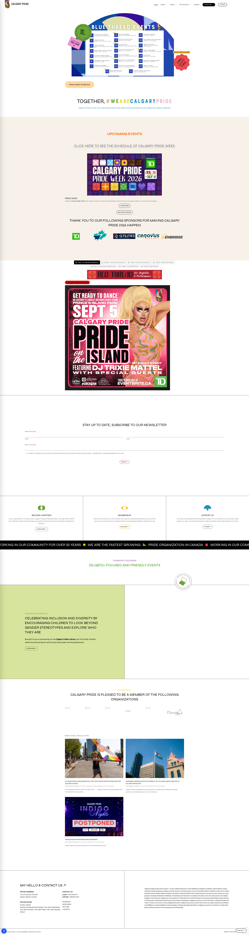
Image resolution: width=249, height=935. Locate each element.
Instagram (66, 904)
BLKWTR (38, 932)
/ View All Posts (82, 735)
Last (128, 439)
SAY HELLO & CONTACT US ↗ (43, 885)
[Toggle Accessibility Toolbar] (4, 931)
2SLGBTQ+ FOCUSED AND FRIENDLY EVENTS (124, 565)
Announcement (87, 786)
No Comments (109, 786)
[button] (79, 84)
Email (30, 445)
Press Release (98, 786)
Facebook (66, 902)
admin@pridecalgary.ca (73, 786)
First (27, 439)
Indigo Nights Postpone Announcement (81, 839)
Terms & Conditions (230, 931)
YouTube (65, 907)
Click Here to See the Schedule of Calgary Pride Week (124, 146)
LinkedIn (66, 909)
